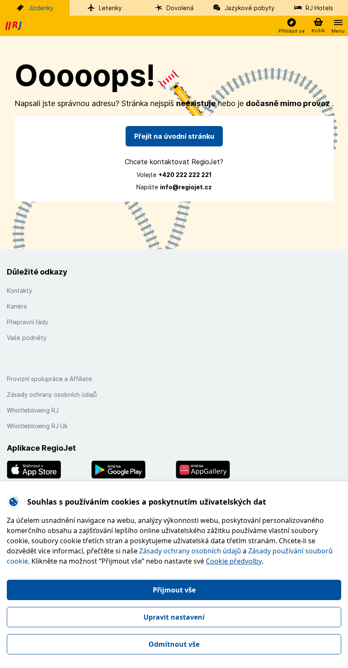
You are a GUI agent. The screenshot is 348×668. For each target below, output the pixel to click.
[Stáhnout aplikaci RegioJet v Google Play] (131, 469)
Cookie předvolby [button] (234, 561)
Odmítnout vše (174, 644)
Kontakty (19, 290)
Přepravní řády (27, 322)
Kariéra (17, 306)
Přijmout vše (174, 590)
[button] (291, 26)
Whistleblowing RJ (33, 410)
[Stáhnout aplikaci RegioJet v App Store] (47, 469)
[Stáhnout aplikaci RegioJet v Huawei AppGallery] (216, 469)
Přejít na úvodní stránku (174, 136)
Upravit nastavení (174, 617)
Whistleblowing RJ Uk (37, 425)
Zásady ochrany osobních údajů (190, 551)
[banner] (14, 26)
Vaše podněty (27, 337)
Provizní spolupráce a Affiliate (49, 378)
